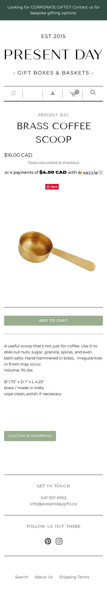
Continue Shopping (30, 436)
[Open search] (93, 92)
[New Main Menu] (13, 93)
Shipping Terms (74, 576)
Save (54, 187)
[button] (53, 172)
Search (21, 576)
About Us (44, 576)
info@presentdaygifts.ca (53, 503)
